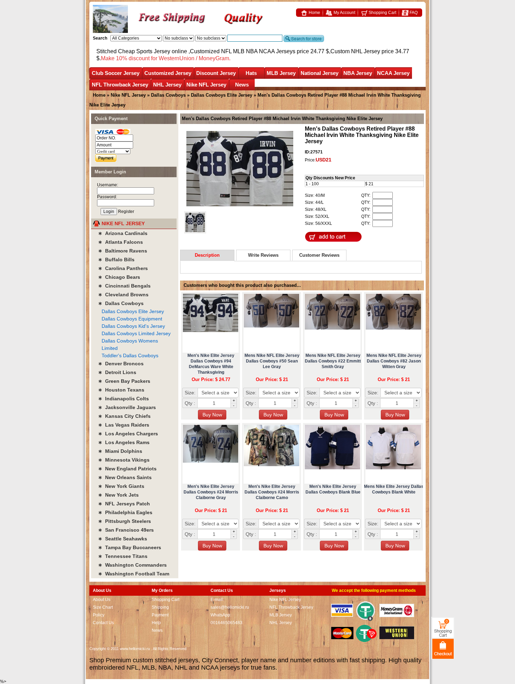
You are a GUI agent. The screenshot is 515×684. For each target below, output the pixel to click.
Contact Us (103, 622)
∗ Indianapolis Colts (123, 398)
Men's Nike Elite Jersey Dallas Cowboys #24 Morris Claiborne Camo (272, 492)
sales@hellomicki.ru (230, 607)
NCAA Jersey (393, 73)
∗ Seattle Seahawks (122, 538)
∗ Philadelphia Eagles (125, 512)
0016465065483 (226, 622)
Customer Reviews (319, 255)
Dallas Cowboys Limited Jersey (136, 333)
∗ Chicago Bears (119, 277)
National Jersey (319, 73)
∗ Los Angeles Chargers (128, 433)
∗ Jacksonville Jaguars (127, 407)
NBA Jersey (357, 73)
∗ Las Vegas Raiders (123, 425)
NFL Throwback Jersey (120, 85)
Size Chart (103, 607)
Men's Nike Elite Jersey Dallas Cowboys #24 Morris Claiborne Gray (211, 492)
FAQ (413, 12)
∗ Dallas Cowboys (121, 303)
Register (126, 211)
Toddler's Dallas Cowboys (130, 355)
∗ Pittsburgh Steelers (124, 521)
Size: (190, 392)
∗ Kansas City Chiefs (124, 416)
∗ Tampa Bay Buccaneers (129, 547)
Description (207, 255)
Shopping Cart (382, 12)
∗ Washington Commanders (132, 565)
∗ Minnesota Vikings (124, 460)
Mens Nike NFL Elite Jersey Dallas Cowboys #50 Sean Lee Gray (272, 361)
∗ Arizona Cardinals (122, 233)
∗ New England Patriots (127, 468)
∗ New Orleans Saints (125, 477)
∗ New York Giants (121, 486)
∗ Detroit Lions (117, 372)
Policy (98, 615)
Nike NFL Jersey (206, 85)
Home (314, 12)
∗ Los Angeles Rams (124, 442)
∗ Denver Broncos (121, 363)
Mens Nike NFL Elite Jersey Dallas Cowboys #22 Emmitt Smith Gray (333, 361)
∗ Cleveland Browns (123, 294)
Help (156, 622)
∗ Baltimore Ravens (122, 251)
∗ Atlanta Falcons (120, 242)
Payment (160, 615)
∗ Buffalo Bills (116, 259)
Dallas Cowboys (168, 95)
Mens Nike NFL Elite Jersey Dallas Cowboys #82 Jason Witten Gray (393, 361)
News (242, 85)
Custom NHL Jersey (355, 51)
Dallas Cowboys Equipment (132, 319)
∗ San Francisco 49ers (126, 530)
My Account (343, 12)
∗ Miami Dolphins (120, 451)
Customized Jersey (167, 73)
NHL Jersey (167, 85)
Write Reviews (263, 255)
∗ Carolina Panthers (123, 268)
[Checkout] (443, 648)
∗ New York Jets (118, 495)
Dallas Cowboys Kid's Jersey (133, 326)
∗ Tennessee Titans (122, 556)
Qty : (190, 403)
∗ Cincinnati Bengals (124, 286)
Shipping (160, 607)
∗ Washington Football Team (133, 573)
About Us (101, 599)
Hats (251, 73)
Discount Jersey (216, 73)
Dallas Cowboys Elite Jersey (221, 95)
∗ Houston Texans (121, 390)
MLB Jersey (281, 73)
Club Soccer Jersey (115, 73)
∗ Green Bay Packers (124, 381)
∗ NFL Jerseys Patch (124, 503)
